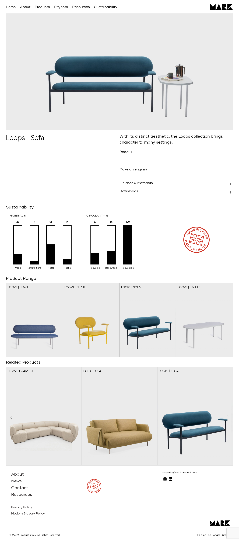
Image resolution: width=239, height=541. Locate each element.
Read (124, 152)
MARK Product (220, 6)
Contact (19, 487)
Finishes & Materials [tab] (136, 183)
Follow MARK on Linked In (170, 479)
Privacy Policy (21, 507)
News (16, 480)
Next (227, 416)
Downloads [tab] (129, 191)
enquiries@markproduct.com (180, 472)
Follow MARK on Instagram (165, 479)
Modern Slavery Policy (28, 513)
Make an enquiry (133, 169)
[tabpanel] (119, 71)
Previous (12, 417)
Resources (81, 7)
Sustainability (105, 7)
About (25, 7)
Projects (61, 7)
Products (42, 7)
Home (11, 7)
